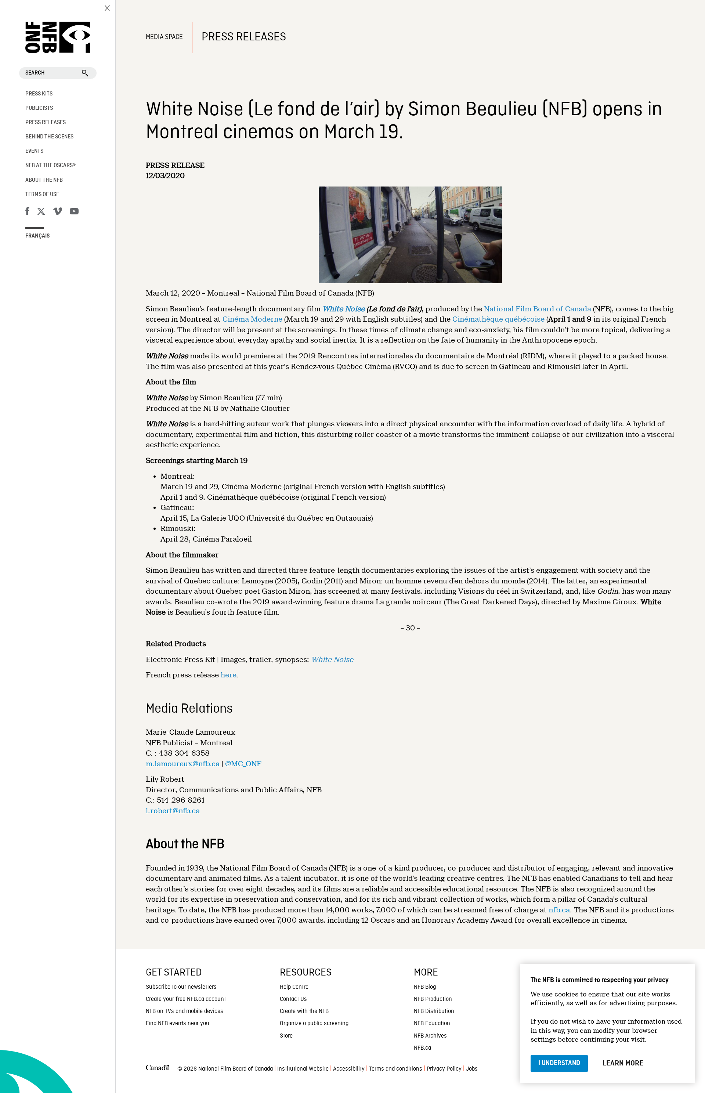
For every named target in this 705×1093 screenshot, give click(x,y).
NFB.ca (422, 1048)
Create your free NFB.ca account (186, 999)
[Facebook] (27, 212)
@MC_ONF (243, 764)
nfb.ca (559, 910)
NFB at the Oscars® (50, 166)
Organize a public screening (314, 1023)
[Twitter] (41, 212)
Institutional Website (303, 1069)
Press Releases (45, 123)
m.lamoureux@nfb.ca (183, 764)
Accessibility (349, 1069)
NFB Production (433, 999)
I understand (559, 1063)
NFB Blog (425, 987)
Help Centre (294, 987)
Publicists (39, 108)
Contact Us (293, 999)
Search (35, 73)
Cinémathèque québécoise (498, 319)
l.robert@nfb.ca (173, 811)
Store (286, 1036)
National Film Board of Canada (537, 309)
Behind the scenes (49, 137)
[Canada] (157, 1069)
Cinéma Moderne (252, 319)
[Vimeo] (57, 212)
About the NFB (44, 180)
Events (34, 151)
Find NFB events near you (177, 1023)
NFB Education (432, 1023)
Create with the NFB (304, 1011)
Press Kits (39, 94)
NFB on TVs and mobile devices (184, 1011)
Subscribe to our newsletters (181, 987)
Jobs (472, 1069)
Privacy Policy (444, 1069)
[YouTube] (74, 212)
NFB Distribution (434, 1011)
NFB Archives (430, 1036)
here (228, 675)
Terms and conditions (395, 1069)
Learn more (623, 1063)
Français (37, 236)
